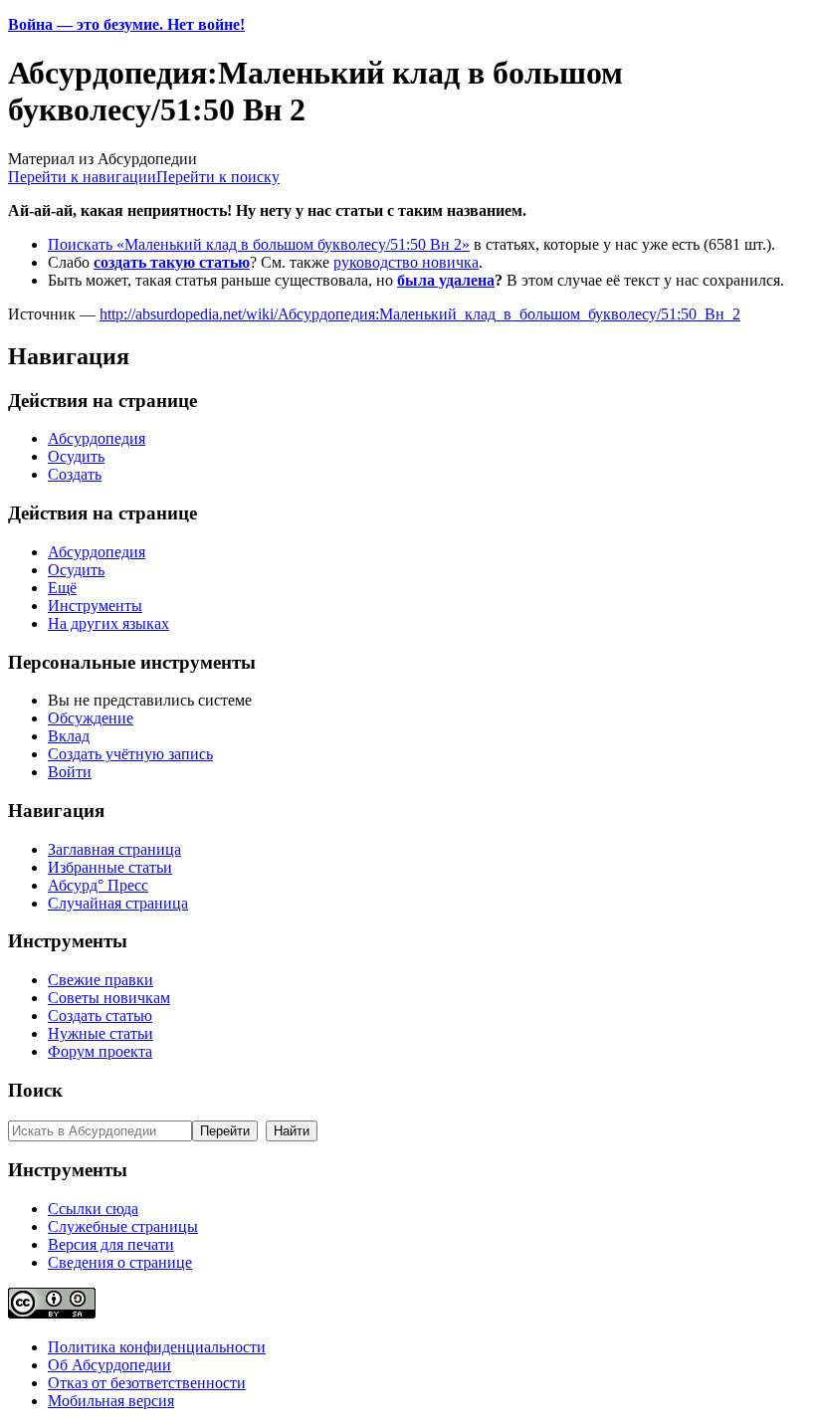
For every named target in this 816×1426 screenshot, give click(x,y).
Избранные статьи (110, 867)
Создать (75, 474)
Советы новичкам (109, 997)
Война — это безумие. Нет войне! (126, 24)
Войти (70, 771)
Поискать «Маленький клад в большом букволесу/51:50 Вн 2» (259, 244)
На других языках (108, 623)
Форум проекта (100, 1051)
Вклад (69, 735)
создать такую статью (172, 262)
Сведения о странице (120, 1262)
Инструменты (95, 605)
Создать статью (100, 1015)
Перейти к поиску (218, 176)
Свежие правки (100, 979)
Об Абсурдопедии (109, 1364)
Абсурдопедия (96, 438)
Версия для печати (111, 1244)
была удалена (446, 280)
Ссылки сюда (93, 1208)
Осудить (76, 456)
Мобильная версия (111, 1400)
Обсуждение (90, 718)
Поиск (35, 1090)
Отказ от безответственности (147, 1382)
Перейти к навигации (82, 176)
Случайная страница (118, 903)
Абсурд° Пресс (98, 885)
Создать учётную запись (130, 753)
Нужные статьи (100, 1033)
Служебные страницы (123, 1226)
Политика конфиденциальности (157, 1346)
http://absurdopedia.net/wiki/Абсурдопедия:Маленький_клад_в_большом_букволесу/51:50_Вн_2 (420, 314)
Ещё (62, 587)
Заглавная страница (114, 849)
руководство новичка (406, 262)
